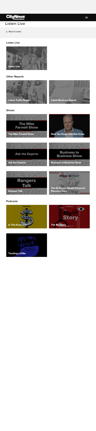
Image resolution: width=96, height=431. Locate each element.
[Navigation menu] (87, 17)
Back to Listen (14, 31)
